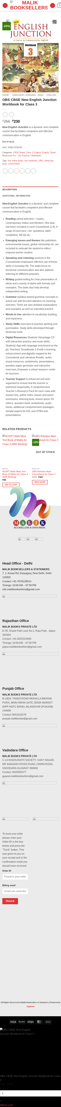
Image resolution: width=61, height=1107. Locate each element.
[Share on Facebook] (10, 171)
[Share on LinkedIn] (33, 171)
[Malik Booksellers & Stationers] (29, 5)
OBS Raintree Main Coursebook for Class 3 (43, 473)
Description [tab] (9, 189)
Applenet (31, 1006)
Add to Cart (6, 1105)
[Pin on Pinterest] (27, 171)
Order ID (6, 870)
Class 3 (29, 152)
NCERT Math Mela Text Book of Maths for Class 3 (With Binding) (15, 474)
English (51, 95)
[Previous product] (11, 114)
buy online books (15, 160)
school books (14, 164)
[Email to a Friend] (22, 171)
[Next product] (5, 114)
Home (5, 95)
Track (10, 901)
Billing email (8, 885)
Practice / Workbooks (31, 155)
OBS (41, 160)
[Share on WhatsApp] (5, 171)
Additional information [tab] (16, 196)
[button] (5, 5)
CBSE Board (19, 152)
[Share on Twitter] (16, 171)
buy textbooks (31, 160)
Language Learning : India (27, 95)
